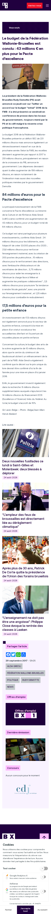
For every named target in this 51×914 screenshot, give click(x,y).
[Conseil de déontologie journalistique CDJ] (25, 789)
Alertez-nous (34, 5)
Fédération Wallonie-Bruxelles (25, 673)
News (10, 686)
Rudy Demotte (30, 680)
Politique (12, 680)
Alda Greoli (14, 666)
